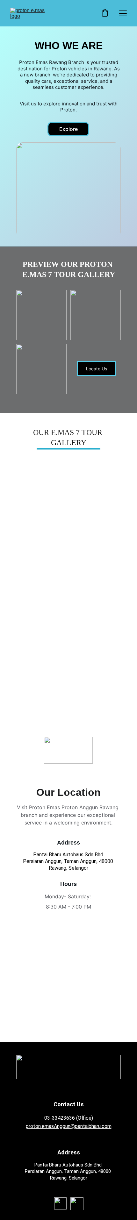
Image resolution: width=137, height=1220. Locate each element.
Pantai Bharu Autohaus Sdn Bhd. (68, 855)
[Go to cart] (105, 13)
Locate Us (96, 368)
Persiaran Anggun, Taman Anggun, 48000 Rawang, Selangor (68, 864)
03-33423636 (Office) (68, 1118)
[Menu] (123, 13)
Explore (68, 129)
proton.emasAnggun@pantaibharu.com (69, 1126)
